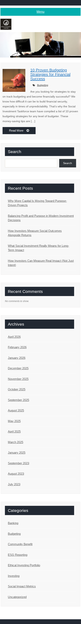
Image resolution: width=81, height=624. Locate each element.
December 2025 (18, 368)
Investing (13, 576)
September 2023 (18, 463)
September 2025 (18, 400)
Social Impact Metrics (22, 586)
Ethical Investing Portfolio (24, 565)
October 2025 (16, 389)
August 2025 (16, 410)
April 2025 (14, 431)
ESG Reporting (17, 554)
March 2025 (15, 442)
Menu (40, 11)
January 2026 (16, 357)
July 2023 (14, 484)
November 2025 (18, 379)
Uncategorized (17, 597)
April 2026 (14, 336)
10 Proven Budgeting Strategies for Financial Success (50, 74)
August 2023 (16, 473)
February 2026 (17, 347)
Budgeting (42, 85)
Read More (18, 130)
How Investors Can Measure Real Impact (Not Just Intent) (41, 263)
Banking (13, 523)
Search (14, 151)
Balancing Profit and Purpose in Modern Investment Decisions (41, 218)
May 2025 (14, 421)
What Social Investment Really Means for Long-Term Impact (38, 248)
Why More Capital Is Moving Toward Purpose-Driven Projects (37, 203)
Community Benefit (20, 544)
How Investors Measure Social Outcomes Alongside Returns (35, 233)
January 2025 (16, 452)
